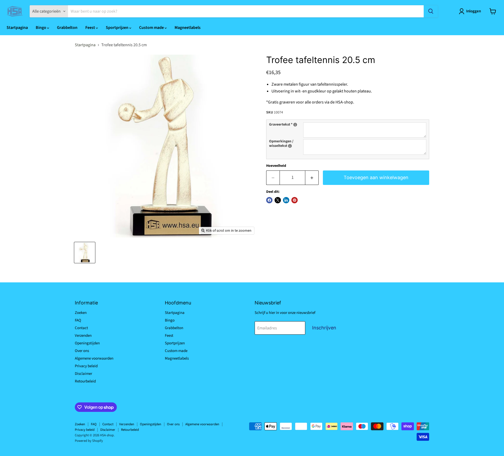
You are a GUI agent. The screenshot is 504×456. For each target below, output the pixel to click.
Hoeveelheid (276, 166)
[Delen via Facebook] (269, 200)
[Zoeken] (431, 11)
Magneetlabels (188, 27)
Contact (81, 328)
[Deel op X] (278, 200)
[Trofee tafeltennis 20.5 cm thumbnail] (84, 252)
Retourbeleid (85, 381)
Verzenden (83, 335)
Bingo (41, 27)
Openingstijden (87, 343)
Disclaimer (83, 373)
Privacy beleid (86, 366)
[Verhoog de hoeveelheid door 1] (312, 177)
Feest (90, 27)
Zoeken (81, 312)
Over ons (82, 351)
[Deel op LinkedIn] (286, 200)
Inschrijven (324, 327)
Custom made (152, 27)
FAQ (78, 320)
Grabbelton (67, 27)
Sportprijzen (117, 27)
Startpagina (17, 27)
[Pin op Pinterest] (294, 200)
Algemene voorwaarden (94, 358)
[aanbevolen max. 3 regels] (295, 125)
